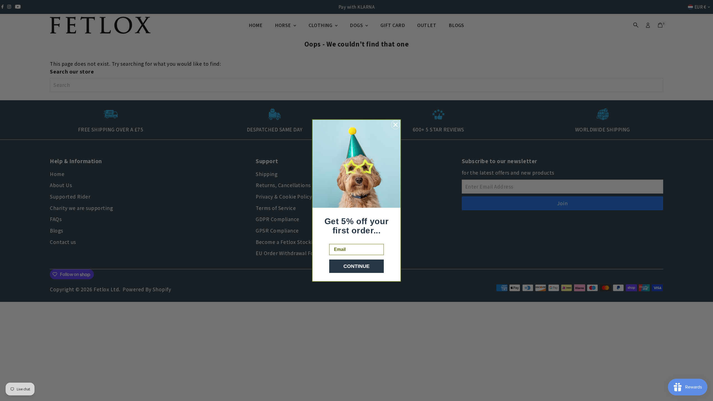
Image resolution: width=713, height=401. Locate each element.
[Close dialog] (395, 124)
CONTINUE (356, 266)
